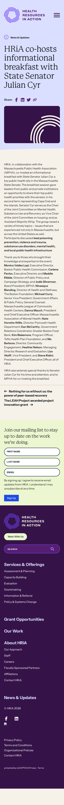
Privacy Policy (13, 740)
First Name (13, 451)
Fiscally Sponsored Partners (22, 668)
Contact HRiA (13, 680)
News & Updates (20, 37)
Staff (7, 655)
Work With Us (16, 536)
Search (12, 549)
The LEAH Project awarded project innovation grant (29, 403)
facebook (16, 100)
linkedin (22, 100)
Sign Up (11, 498)
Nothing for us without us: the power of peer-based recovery (28, 393)
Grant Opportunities (24, 619)
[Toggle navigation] (57, 15)
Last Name (13, 461)
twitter (29, 100)
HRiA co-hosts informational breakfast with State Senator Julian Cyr (35, 100)
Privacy (32, 768)
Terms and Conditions (18, 745)
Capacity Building (15, 577)
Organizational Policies (18, 750)
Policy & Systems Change (20, 602)
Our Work (13, 631)
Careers (9, 662)
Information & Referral (18, 596)
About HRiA (15, 642)
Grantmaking (12, 589)
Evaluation (10, 583)
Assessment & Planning (19, 571)
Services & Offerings (24, 564)
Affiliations (11, 674)
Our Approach (13, 649)
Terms (41, 768)
